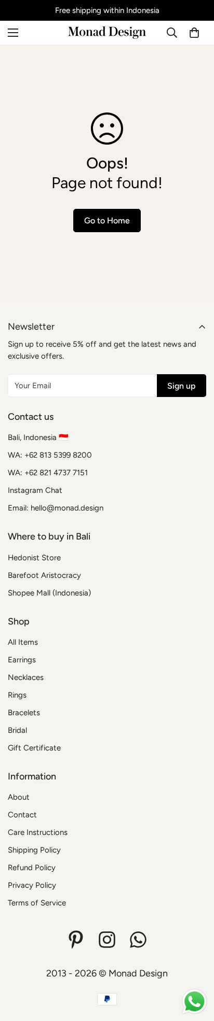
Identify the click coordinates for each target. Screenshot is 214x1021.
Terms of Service (37, 902)
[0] (194, 33)
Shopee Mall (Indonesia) (49, 593)
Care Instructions (38, 832)
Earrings (22, 659)
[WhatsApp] (138, 939)
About (19, 797)
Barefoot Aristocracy (44, 575)
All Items (23, 642)
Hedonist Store (34, 557)
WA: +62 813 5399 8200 (50, 455)
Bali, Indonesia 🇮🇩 (38, 437)
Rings (17, 695)
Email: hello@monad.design (55, 508)
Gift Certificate (34, 748)
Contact (22, 814)
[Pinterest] (75, 939)
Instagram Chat (35, 490)
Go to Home (107, 220)
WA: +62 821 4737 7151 (48, 472)
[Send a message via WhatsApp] (194, 1001)
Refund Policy (32, 867)
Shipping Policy (34, 850)
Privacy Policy (32, 885)
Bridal (17, 730)
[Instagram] (107, 939)
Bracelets (24, 712)
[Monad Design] (107, 32)
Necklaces (26, 677)
